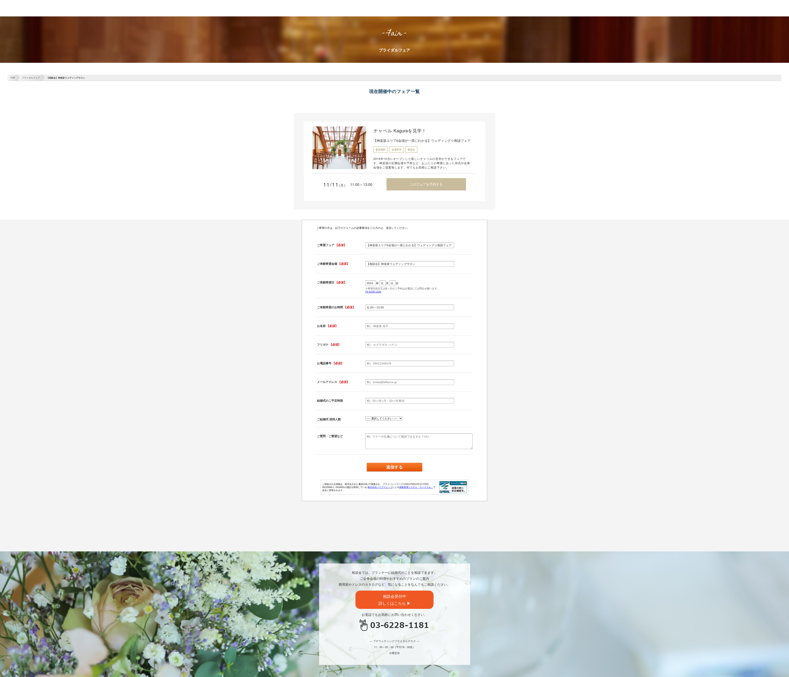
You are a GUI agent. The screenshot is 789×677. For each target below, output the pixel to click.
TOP (12, 77)
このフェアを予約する (426, 184)
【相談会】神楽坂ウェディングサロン (66, 77)
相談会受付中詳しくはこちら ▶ (394, 599)
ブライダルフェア (31, 77)
